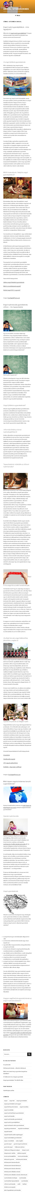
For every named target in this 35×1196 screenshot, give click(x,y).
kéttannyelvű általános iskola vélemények (15, 1175)
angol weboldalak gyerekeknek (13, 1137)
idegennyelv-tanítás (9, 1153)
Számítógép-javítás (8, 1090)
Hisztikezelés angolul (9, 759)
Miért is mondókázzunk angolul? (12, 286)
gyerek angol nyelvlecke (20, 1144)
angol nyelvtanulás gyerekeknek (13, 1119)
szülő (19, 1184)
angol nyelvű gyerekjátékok (18, 33)
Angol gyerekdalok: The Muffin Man (13, 1080)
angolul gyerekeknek (10, 1128)
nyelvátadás (24, 1181)
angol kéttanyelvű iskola (11, 1107)
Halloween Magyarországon (12, 1150)
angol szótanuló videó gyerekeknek (14, 1125)
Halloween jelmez (19, 1147)
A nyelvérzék (6, 1065)
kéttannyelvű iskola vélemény (12, 1168)
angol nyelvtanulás (9, 1116)
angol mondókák (8, 1110)
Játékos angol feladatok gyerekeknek (13, 282)
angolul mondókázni (23, 1128)
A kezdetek (6, 755)
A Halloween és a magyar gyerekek (13, 1077)
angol (5, 1100)
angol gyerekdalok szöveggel (12, 1104)
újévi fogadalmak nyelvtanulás (12, 1190)
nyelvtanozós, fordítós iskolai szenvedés (14, 844)
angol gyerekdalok (22, 1100)
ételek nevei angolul (9, 1187)
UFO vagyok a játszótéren (10, 763)
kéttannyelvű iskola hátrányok (12, 1165)
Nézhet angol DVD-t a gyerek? (11, 290)
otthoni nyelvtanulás (9, 1184)
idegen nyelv (25, 1150)
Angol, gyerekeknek (16, 9)
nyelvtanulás (22, 1178)
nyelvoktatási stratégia (10, 1178)
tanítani (24, 1184)
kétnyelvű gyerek (9, 1159)
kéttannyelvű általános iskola (12, 1171)
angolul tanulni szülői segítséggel (13, 1134)
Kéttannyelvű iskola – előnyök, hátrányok (14, 1068)
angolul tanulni (8, 1131)
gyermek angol (8, 1147)
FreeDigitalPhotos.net (13, 298)
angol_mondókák (9, 1141)
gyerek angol (8, 1144)
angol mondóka (24, 1107)
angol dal (11, 1100)
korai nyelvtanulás (23, 1156)
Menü (18, 15)
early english (19, 1141)
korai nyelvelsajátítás (10, 1156)
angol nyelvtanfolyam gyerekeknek (14, 1113)
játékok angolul (22, 1153)
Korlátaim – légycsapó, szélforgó (12, 767)
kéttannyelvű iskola (21, 1159)
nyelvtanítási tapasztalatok (11, 1181)
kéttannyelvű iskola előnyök (12, 1162)
